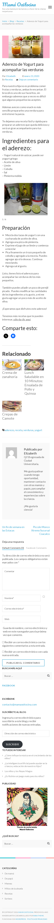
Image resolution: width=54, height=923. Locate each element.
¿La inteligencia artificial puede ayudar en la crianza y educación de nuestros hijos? (26, 764)
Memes (8, 883)
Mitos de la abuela (14, 888)
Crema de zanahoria (9, 374)
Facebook (8, 685)
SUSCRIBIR (12, 744)
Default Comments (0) (13, 548)
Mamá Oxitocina (19, 4)
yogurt (38, 430)
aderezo (9, 430)
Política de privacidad (37, 919)
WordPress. (21, 919)
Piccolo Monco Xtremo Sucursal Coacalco (40, 530)
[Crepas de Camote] (12, 406)
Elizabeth (11, 76)
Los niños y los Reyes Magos (18, 771)
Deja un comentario (28, 79)
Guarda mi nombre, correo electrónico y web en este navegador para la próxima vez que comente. (25, 631)
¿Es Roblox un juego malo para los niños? (24, 776)
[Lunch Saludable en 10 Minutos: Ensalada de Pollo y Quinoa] (34, 364)
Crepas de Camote (10, 416)
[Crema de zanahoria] (12, 364)
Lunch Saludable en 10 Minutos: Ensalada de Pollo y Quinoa (34, 382)
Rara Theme (38, 916)
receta (18, 430)
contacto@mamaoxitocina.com (19, 704)
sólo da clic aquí (22, 319)
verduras (28, 430)
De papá (9, 878)
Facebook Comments (36, 548)
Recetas (9, 79)
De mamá (9, 873)
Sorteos (8, 898)
